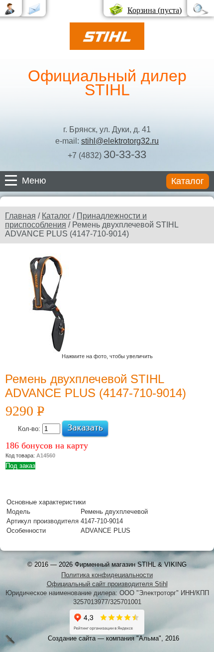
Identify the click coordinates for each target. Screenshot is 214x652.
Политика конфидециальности (107, 575)
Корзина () (154, 10)
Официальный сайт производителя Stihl (107, 584)
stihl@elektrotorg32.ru (120, 141)
